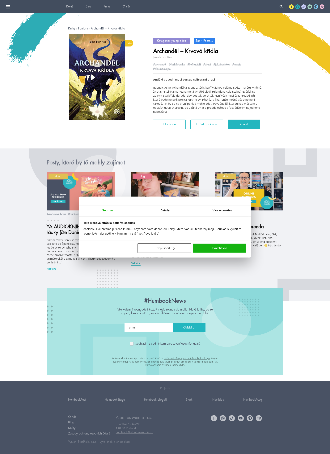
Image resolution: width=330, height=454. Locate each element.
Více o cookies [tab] (222, 210)
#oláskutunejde (162, 69)
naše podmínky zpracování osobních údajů (186, 358)
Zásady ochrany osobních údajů (89, 433)
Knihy (107, 6)
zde (182, 365)
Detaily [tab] (165, 210)
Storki (189, 399)
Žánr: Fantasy (204, 40)
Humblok (218, 399)
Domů (70, 6)
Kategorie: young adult (171, 40)
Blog (88, 6)
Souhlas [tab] (107, 210)
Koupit (244, 124)
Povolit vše (219, 248)
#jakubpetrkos (221, 64)
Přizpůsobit (162, 248)
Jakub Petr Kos (162, 57)
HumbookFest (77, 399)
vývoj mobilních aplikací (115, 441)
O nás (126, 6)
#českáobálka (177, 64)
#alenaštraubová (56, 214)
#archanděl (159, 64)
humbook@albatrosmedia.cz (134, 432)
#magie (236, 64)
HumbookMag (252, 399)
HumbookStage (115, 399)
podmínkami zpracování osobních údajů (175, 343)
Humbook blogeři (155, 399)
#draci (207, 64)
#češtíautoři (194, 64)
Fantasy (83, 28)
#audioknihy (75, 214)
